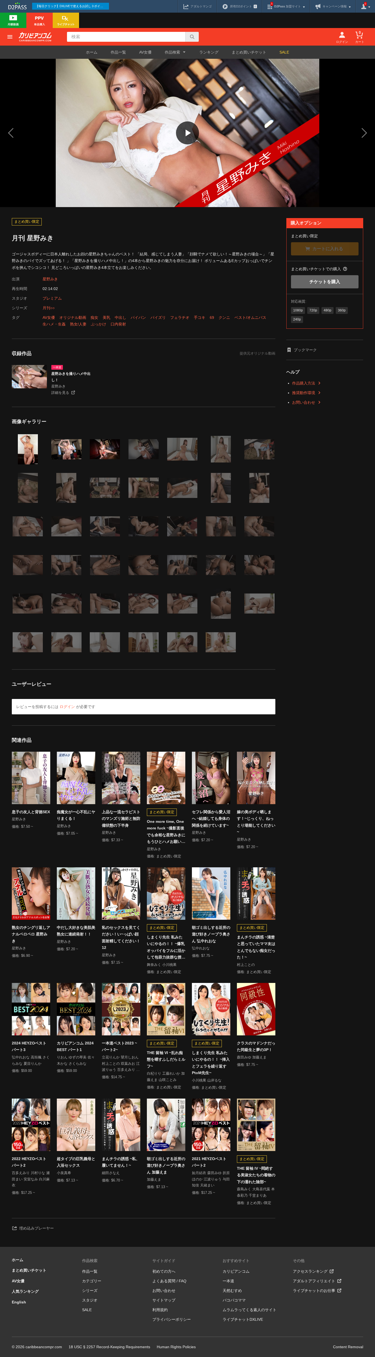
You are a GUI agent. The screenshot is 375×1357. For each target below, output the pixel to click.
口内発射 (118, 324)
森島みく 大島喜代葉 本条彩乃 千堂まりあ (256, 1192)
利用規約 (160, 1310)
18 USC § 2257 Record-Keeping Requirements (109, 1347)
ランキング (209, 52)
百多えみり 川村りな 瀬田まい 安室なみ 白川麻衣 (31, 1179)
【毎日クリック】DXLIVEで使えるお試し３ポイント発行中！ (72, 6)
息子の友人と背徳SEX (31, 812)
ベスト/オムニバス (250, 317)
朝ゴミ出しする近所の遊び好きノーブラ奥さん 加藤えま (166, 1165)
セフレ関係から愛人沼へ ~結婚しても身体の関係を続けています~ (211, 818)
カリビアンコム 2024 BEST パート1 (75, 1046)
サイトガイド (163, 1260)
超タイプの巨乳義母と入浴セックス (76, 1162)
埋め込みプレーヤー (36, 1228)
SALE (284, 52)
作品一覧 (118, 52)
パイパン (138, 317)
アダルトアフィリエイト (314, 1281)
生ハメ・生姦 (54, 324)
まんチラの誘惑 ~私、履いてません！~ (121, 1162)
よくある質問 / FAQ (169, 1281)
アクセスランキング (310, 1271)
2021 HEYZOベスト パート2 (209, 1162)
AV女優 (145, 52)
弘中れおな (201, 948)
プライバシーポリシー (171, 1319)
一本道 (228, 1281)
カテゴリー (91, 1281)
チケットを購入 (324, 281)
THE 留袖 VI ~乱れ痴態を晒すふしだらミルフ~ (166, 1059)
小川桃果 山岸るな (207, 1080)
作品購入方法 (303, 383)
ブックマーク (305, 350)
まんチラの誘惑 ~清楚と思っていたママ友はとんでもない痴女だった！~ (256, 947)
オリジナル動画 (72, 317)
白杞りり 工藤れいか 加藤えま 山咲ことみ (166, 1076)
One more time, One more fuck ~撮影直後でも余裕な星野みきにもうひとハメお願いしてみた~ (166, 832)
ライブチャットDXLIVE (243, 1319)
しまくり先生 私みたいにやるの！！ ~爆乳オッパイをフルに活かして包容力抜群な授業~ (166, 948)
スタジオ (89, 1300)
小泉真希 (64, 1173)
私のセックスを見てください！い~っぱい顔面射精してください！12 (121, 937)
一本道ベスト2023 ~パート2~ (119, 1046)
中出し (120, 317)
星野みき (50, 279)
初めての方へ (163, 1271)
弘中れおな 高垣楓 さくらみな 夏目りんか (31, 1060)
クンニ (224, 317)
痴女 (94, 317)
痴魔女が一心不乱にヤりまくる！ (76, 815)
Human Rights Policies (176, 1347)
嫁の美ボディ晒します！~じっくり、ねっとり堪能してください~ (256, 822)
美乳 (106, 317)
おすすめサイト (236, 1260)
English (19, 1302)
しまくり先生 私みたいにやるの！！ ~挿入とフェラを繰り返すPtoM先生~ (211, 1063)
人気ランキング (25, 1291)
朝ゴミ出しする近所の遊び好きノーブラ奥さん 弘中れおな (211, 934)
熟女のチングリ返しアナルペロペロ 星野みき (31, 934)
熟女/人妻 (78, 324)
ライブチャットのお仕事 (314, 1290)
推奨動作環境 (303, 393)
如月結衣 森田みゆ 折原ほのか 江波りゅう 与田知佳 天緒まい (211, 1179)
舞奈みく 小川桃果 (162, 965)
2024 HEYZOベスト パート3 (29, 1046)
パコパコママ (234, 1300)
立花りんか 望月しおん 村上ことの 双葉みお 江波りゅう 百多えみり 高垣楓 (121, 1064)
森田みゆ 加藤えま (252, 1057)
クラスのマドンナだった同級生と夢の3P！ (256, 1046)
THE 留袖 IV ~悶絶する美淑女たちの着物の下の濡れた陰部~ (256, 1175)
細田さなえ (111, 1173)
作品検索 (89, 1260)
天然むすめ (232, 1290)
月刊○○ (49, 308)
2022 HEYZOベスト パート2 (29, 1162)
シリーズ (89, 1290)
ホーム (91, 52)
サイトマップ (163, 1300)
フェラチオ (179, 317)
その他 (298, 1260)
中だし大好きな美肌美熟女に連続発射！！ (76, 931)
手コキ (199, 317)
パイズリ (158, 317)
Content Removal (348, 1347)
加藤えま (154, 1179)
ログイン (67, 706)
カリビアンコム (236, 1271)
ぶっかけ (98, 324)
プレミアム (52, 298)
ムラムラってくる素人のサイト (249, 1310)
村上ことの (246, 965)
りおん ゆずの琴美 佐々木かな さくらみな (76, 1060)
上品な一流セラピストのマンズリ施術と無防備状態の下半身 (121, 818)
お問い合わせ (303, 402)
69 (212, 317)
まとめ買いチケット (249, 52)
